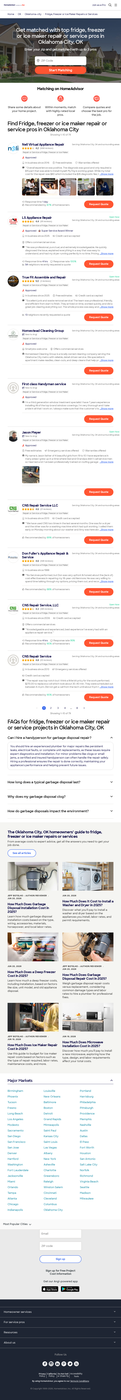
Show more (107, 174)
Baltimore (50, 1102)
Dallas (83, 1136)
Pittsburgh (86, 1108)
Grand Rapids (52, 1119)
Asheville (49, 1164)
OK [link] (19, 14)
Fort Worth (87, 1147)
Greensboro (51, 1176)
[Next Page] (84, 708)
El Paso (84, 1142)
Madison (85, 1193)
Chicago (13, 1204)
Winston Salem (53, 1187)
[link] (60, 148)
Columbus (50, 1204)
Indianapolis (15, 1210)
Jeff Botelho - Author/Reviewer (27, 895)
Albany (48, 1153)
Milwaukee (87, 1198)
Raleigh (48, 1181)
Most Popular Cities (15, 1224)
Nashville (85, 1125)
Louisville (49, 1091)
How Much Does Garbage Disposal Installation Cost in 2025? (28, 908)
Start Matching (60, 70)
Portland (85, 1091)
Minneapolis (51, 1125)
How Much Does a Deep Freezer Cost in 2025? (32, 974)
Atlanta (12, 1198)
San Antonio (87, 1159)
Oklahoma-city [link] (33, 14)
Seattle (84, 1187)
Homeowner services (18, 1312)
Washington (15, 1164)
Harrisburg (86, 1096)
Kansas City (51, 1136)
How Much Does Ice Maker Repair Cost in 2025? (32, 1047)
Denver (12, 1153)
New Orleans (52, 1096)
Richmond (86, 1176)
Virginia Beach (89, 1181)
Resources (10, 1332)
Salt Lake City (88, 1164)
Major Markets (20, 1080)
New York (50, 1159)
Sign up (60, 1259)
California (51, 1375)
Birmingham (15, 1091)
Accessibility (76, 1375)
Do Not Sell (63, 1375)
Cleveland (50, 1198)
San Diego (14, 1136)
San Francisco (17, 1142)
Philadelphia (88, 1102)
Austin (84, 1130)
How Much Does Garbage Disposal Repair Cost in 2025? (84, 977)
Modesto (13, 1125)
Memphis (86, 1119)
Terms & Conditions (79, 1381)
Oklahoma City (53, 1210)
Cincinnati (50, 1193)
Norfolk (84, 1170)
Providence (87, 1113)
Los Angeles (15, 1119)
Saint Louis (50, 1142)
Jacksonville (15, 1176)
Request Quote (98, 204)
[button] (30, 187)
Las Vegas (50, 1147)
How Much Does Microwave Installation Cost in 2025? (82, 1044)
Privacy (42, 1375)
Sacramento (16, 1130)
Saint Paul (50, 1130)
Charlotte (50, 1170)
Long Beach (15, 1113)
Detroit (48, 1113)
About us (9, 1342)
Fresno (12, 1108)
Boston (48, 1108)
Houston (85, 1153)
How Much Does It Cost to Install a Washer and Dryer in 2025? (87, 903)
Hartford (13, 1159)
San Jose (13, 1147)
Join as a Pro (99, 5)
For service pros (14, 1322)
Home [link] (11, 14)
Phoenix (13, 1096)
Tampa (12, 1193)
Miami (11, 1181)
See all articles (22, 853)
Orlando (13, 1187)
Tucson (12, 1102)
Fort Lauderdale (18, 1170)
